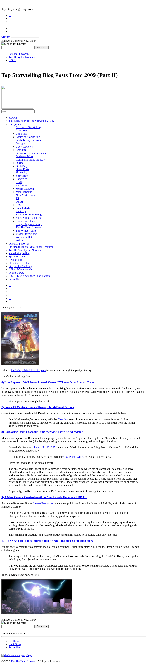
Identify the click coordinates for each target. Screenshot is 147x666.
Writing (20, 240)
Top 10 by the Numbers (22, 57)
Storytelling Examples (28, 217)
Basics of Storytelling (28, 136)
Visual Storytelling (26, 233)
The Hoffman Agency (28, 227)
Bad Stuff (21, 133)
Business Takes (24, 156)
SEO (18, 204)
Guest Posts (22, 169)
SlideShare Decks (19, 262)
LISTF (12, 60)
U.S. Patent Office (73, 456)
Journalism (22, 175)
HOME (13, 117)
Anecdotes (22, 130)
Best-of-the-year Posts (28, 140)
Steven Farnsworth (43, 503)
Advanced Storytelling (28, 127)
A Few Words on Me (20, 269)
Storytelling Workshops (29, 224)
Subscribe (14, 279)
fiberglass (63, 419)
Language (21, 178)
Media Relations (25, 188)
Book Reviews (24, 146)
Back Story (15, 644)
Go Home (14, 640)
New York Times (25, 195)
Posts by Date (16, 272)
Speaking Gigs (17, 256)
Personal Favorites (19, 53)
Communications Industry (30, 159)
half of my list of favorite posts (28, 370)
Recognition (15, 259)
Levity (19, 182)
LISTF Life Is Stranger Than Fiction (29, 275)
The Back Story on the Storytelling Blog (31, 120)
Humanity (21, 172)
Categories (15, 124)
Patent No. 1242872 (45, 447)
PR (17, 198)
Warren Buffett (24, 237)
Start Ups (21, 211)
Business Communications (31, 153)
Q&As (19, 201)
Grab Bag (21, 166)
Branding (21, 149)
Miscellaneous (24, 191)
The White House (26, 230)
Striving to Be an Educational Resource (31, 246)
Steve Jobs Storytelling (29, 214)
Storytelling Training (20, 266)
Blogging (21, 143)
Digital (19, 162)
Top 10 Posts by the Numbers (25, 250)
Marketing (21, 185)
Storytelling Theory (27, 220)
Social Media (23, 208)
